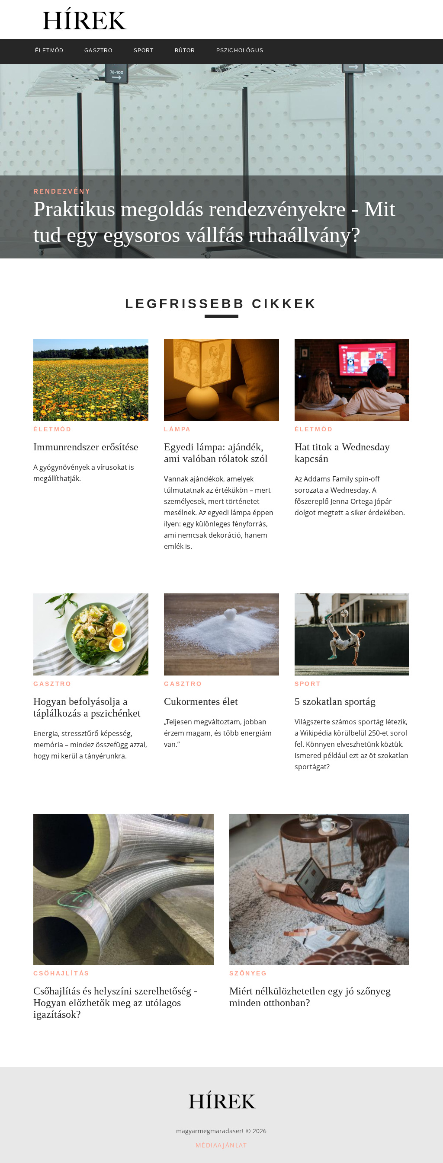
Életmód (52, 429)
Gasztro (52, 683)
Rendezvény (62, 191)
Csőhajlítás (61, 973)
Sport (308, 683)
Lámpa (177, 429)
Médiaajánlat (221, 1145)
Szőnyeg (248, 973)
